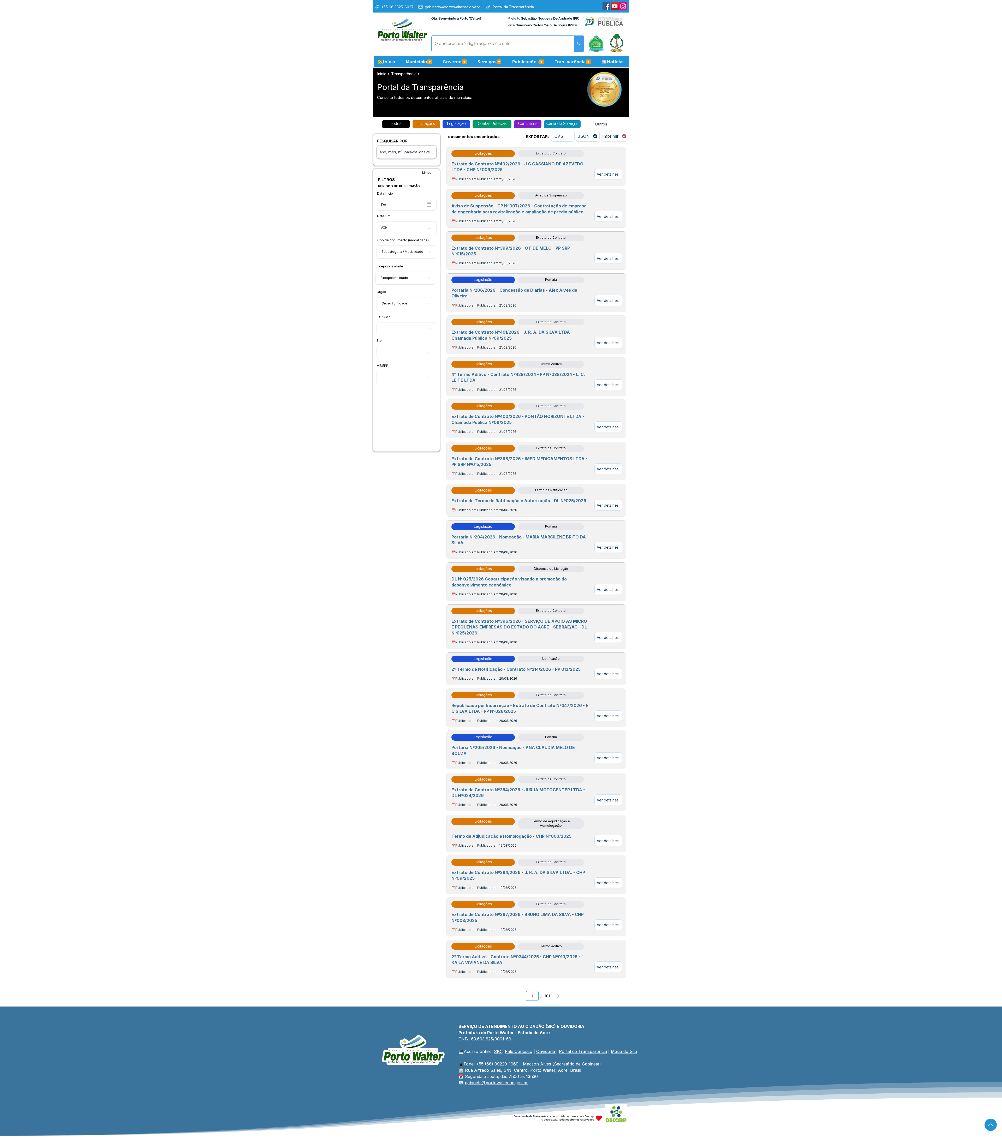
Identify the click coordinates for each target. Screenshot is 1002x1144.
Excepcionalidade (389, 266)
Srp (379, 340)
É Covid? (383, 317)
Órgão (381, 292)
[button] (419, 61)
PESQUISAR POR (392, 141)
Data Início (385, 193)
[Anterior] (516, 996)
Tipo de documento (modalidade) (403, 240)
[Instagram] (623, 6)
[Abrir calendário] (429, 204)
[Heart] (598, 1118)
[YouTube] (615, 6)
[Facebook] (606, 6)
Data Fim (383, 216)
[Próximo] (558, 996)
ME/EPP (382, 365)
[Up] (991, 1125)
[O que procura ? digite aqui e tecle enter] (579, 44)
